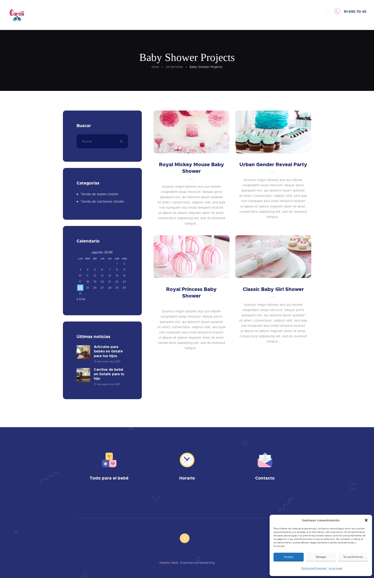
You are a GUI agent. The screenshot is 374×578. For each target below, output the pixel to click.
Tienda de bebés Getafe (99, 194)
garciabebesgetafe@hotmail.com (270, 499)
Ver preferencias (353, 556)
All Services (174, 67)
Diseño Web (169, 563)
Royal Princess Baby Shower (191, 292)
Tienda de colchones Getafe (102, 202)
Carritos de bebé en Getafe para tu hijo (109, 374)
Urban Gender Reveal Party (273, 164)
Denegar (321, 556)
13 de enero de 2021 (107, 361)
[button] (366, 520)
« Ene (81, 299)
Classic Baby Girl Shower (273, 289)
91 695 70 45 (273, 494)
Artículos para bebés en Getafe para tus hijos (108, 351)
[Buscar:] (102, 141)
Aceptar (288, 556)
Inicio (155, 67)
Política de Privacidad (314, 568)
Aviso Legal (335, 568)
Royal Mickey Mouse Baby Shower (191, 167)
